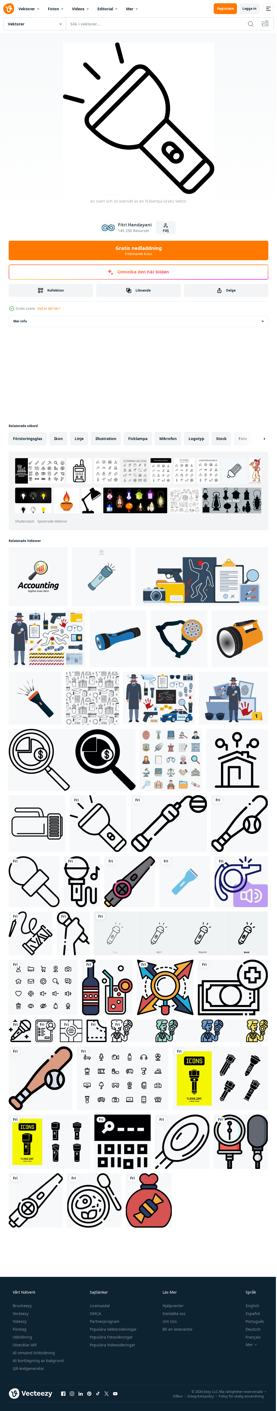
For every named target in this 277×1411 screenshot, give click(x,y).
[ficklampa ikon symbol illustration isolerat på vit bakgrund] (101, 576)
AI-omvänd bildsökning (33, 1352)
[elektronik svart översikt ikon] (122, 1078)
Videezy (19, 1321)
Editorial (105, 8)
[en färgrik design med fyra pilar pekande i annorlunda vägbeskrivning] (165, 987)
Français (249, 1337)
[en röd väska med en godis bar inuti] (149, 1200)
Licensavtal (99, 1305)
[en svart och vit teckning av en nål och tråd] (30, 933)
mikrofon (168, 438)
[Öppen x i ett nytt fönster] (106, 1393)
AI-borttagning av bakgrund (37, 1360)
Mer (129, 8)
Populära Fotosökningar (110, 1337)
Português (251, 1321)
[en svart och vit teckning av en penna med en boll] (169, 823)
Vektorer (26, 8)
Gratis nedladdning (136, 250)
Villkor (174, 1395)
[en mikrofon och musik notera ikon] (82, 881)
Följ (164, 230)
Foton (53, 8)
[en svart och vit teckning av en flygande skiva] (182, 1142)
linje (79, 438)
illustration (105, 438)
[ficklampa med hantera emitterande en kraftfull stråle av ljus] (37, 823)
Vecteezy (20, 1313)
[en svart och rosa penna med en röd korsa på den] (129, 881)
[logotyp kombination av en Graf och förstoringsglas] (38, 576)
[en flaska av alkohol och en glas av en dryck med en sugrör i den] (107, 987)
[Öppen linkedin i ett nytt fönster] (80, 1393)
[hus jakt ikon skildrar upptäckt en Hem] (237, 760)
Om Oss (169, 1321)
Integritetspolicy (196, 1395)
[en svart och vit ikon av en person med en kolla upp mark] (45, 1031)
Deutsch (249, 1329)
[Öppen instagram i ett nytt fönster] (72, 1393)
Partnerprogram (104, 1321)
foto (243, 438)
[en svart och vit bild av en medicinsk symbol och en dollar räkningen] (233, 987)
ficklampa (137, 438)
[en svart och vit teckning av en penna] (36, 1200)
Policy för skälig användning (237, 1395)
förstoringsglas (27, 438)
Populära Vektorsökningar (112, 1329)
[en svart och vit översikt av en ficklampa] (98, 823)
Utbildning (22, 1337)
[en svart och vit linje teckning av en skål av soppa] (94, 1200)
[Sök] (246, 24)
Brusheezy (21, 1305)
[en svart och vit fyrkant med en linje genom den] (97, 1031)
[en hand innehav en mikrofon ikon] (73, 933)
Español (249, 1313)
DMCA (94, 1313)
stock (221, 438)
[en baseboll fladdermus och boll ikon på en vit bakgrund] (239, 823)
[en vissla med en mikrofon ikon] (241, 881)
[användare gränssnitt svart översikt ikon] (43, 987)
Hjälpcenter (172, 1305)
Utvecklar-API (24, 1344)
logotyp (196, 438)
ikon (58, 438)
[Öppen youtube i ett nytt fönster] (115, 1393)
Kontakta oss (173, 1313)
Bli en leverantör (177, 1329)
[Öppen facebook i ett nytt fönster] (63, 1393)
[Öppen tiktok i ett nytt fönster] (98, 1393)
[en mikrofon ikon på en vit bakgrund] (34, 881)
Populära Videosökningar (112, 1344)
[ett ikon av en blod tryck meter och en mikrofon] (241, 1142)
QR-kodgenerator (28, 1368)
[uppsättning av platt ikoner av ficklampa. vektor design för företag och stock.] (220, 1078)
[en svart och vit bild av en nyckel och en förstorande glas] (122, 1142)
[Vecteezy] (8, 8)
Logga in (245, 8)
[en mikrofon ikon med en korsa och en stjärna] (20, 1031)
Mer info (20, 321)
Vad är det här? (48, 308)
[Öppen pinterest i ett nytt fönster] (89, 1393)
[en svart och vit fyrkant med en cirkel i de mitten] (71, 1031)
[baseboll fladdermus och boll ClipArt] (40, 1078)
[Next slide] (255, 438)
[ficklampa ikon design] (118, 638)
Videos (78, 8)
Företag (19, 1329)
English (249, 1305)
